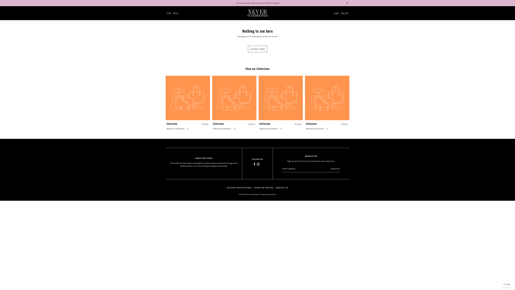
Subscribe (335, 169)
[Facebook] (254, 164)
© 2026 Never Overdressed (249, 194)
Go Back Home (257, 49)
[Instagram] (258, 164)
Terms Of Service (263, 187)
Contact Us (282, 187)
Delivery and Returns (239, 187)
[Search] (347, 3)
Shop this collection (176, 129)
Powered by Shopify (268, 194)
